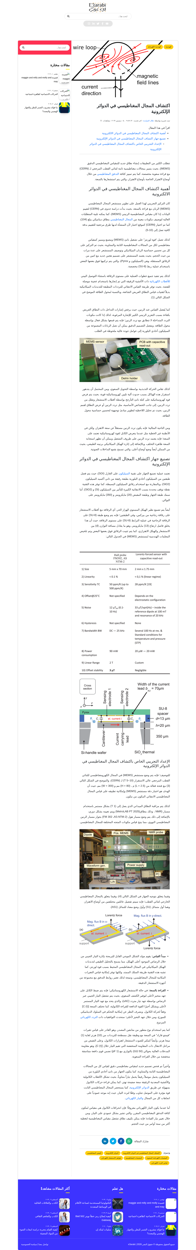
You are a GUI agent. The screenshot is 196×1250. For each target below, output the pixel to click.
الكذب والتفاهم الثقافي (46, 1216)
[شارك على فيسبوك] (121, 1141)
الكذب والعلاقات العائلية (46, 1203)
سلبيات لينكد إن (103, 1229)
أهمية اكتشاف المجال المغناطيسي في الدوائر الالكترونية (134, 133)
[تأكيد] (68, 16)
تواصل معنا (43, 1244)
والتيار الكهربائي (134, 1098)
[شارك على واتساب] (129, 1141)
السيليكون (124, 473)
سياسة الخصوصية (29, 1244)
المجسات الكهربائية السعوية (157, 1158)
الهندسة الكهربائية (154, 47)
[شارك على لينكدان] (105, 1141)
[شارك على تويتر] (113, 1141)
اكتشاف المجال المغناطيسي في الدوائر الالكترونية (141, 1153)
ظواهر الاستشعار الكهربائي (111, 1158)
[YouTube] (107, 23)
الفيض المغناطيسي (94, 1153)
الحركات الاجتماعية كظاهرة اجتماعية (41, 94)
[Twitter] (98, 23)
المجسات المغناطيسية (134, 1158)
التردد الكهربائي (89, 1017)
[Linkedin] (93, 23)
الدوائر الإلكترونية (139, 1087)
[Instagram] (89, 23)
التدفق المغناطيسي (108, 173)
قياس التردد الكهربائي (159, 1163)
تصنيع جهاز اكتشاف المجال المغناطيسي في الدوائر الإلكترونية (131, 138)
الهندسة (168, 47)
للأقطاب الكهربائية (160, 281)
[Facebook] (102, 23)
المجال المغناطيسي (121, 219)
